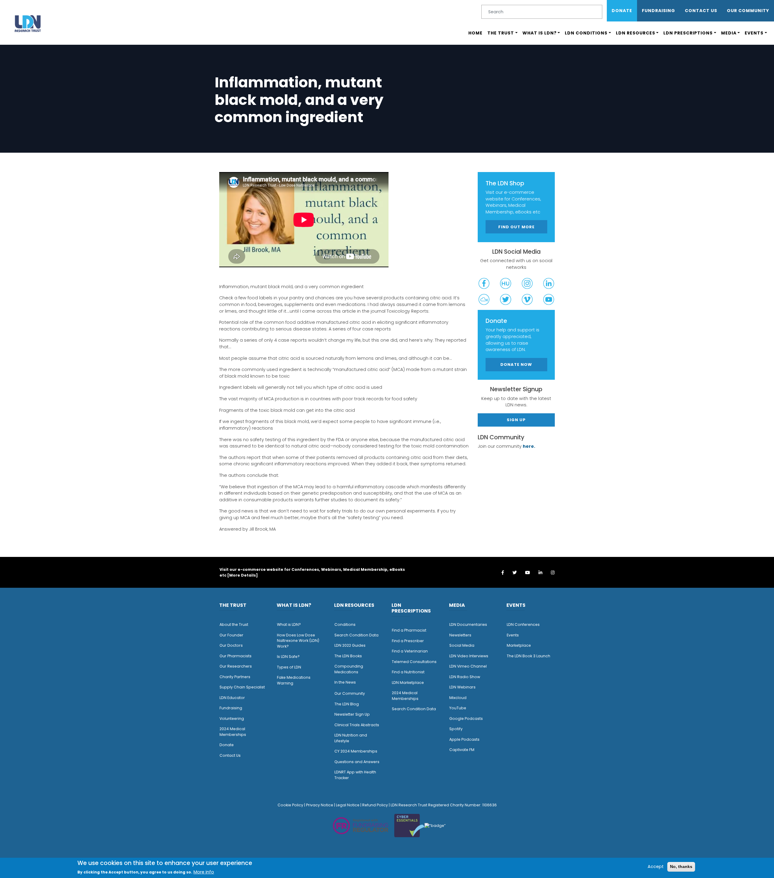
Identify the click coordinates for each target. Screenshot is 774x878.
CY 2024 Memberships (355, 751)
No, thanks (681, 866)
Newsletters (460, 635)
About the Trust (234, 624)
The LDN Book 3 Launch (528, 655)
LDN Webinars (462, 687)
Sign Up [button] (516, 419)
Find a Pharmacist (409, 630)
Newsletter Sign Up (352, 714)
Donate (622, 11)
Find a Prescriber (408, 640)
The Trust (500, 33)
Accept (656, 866)
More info (204, 872)
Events (754, 33)
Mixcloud (458, 697)
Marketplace (519, 645)
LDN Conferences (523, 624)
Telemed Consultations (414, 661)
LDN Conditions (586, 33)
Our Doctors (231, 645)
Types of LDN (289, 667)
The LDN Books (348, 655)
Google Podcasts (466, 718)
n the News (345, 682)
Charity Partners (235, 676)
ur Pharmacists (237, 655)
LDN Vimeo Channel (468, 666)
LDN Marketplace (408, 682)
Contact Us (701, 11)
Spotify (456, 728)
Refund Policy (375, 805)
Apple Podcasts (464, 739)
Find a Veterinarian (410, 651)
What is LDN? (539, 33)
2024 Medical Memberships (233, 731)
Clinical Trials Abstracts (356, 724)
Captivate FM (461, 749)
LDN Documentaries (468, 624)
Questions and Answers (356, 761)
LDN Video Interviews (468, 655)
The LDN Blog (346, 704)
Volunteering (232, 718)
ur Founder (233, 635)
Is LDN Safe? (288, 656)
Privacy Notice (319, 805)
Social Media (461, 645)
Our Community (349, 693)
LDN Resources (635, 33)
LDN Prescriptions (688, 33)
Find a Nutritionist (408, 672)
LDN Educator (232, 697)
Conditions (345, 624)
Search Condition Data (356, 635)
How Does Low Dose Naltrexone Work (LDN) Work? (298, 640)
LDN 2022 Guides (350, 645)
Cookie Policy (290, 805)
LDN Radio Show (464, 676)
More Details (242, 575)
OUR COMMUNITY (748, 11)
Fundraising (658, 11)
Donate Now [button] (516, 364)
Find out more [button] (516, 226)
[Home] (28, 23)
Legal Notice (347, 805)
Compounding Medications (348, 669)
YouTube (457, 708)
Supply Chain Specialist (242, 687)
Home (475, 33)
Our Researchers (236, 666)
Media (729, 33)
